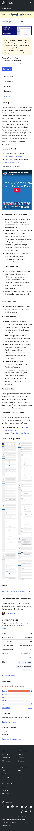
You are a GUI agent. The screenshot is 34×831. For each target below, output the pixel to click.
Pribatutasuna (6, 761)
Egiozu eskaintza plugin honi (11, 739)
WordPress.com (8, 783)
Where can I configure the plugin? (13, 592)
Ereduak (21, 761)
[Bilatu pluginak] (22, 22)
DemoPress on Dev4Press (14, 156)
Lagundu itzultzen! (17, 15)
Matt (4, 787)
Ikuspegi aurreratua (8, 675)
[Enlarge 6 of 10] (30, 444)
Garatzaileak (6, 774)
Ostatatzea (6, 758)
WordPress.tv (7, 777)
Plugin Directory (7, 8)
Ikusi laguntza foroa (9, 722)
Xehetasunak (8, 76)
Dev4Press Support (22, 433)
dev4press (20, 666)
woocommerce (27, 670)
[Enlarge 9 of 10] (30, 549)
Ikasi (3, 767)
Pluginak (21, 758)
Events (20, 770)
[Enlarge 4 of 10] (14, 506)
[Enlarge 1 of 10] (14, 444)
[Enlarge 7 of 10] (30, 486)
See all (30, 708)
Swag (21, 777)
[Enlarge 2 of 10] (14, 455)
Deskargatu (7, 69)
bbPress (21, 662)
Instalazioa (7, 86)
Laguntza (7, 96)
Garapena (7, 91)
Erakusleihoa (22, 751)
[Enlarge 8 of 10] (30, 539)
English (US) (28, 658)
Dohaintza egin (24, 774)
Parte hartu (22, 767)
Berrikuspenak (9, 81)
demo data (28, 662)
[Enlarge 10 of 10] (30, 563)
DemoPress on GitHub (12, 162)
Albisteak (5, 754)
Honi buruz (5, 751)
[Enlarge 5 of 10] (14, 556)
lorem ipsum (27, 666)
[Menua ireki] (31, 3)
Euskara (9, 802)
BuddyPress (7, 793)
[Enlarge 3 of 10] (14, 480)
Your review (6, 708)
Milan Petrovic (7, 64)
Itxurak (20, 754)
